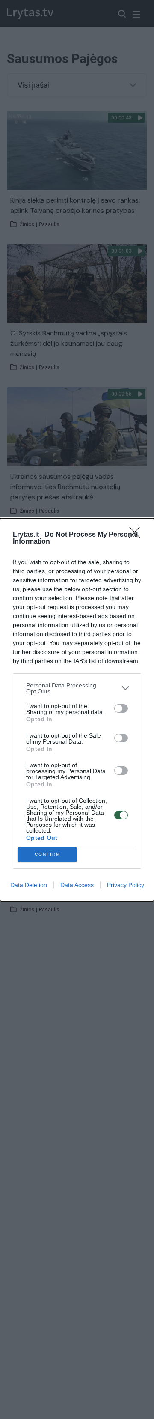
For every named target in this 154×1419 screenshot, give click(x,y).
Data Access (77, 884)
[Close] (137, 535)
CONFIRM (47, 854)
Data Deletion (28, 884)
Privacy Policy (125, 884)
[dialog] (77, 709)
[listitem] (77, 688)
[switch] (121, 708)
